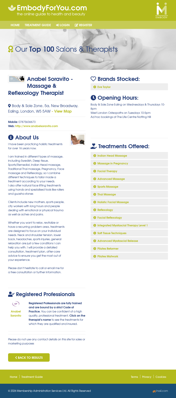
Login (64, 24)
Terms (134, 377)
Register (85, 24)
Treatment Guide (38, 24)
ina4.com (162, 391)
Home (15, 24)
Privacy (146, 377)
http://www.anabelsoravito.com (36, 126)
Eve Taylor (103, 87)
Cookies (161, 377)
